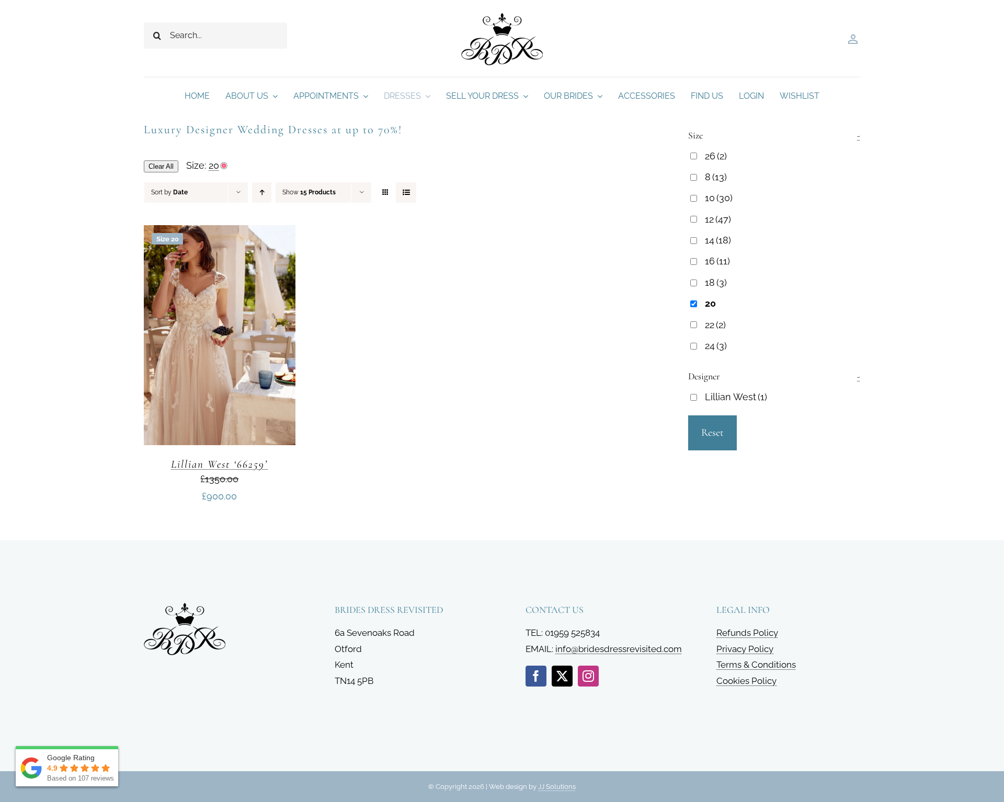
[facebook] (536, 676)
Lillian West (736, 396)
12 (718, 219)
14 (718, 240)
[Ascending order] (262, 192)
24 (716, 345)
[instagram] (588, 676)
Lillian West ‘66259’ (219, 464)
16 (717, 260)
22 (715, 324)
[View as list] (406, 192)
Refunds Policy (747, 632)
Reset (712, 432)
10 (719, 197)
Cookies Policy (746, 681)
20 (710, 303)
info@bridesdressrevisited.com (618, 649)
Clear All (161, 166)
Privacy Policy (744, 649)
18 (716, 282)
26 (716, 155)
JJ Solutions (557, 787)
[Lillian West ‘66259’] (219, 233)
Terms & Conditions (756, 664)
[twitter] (562, 676)
